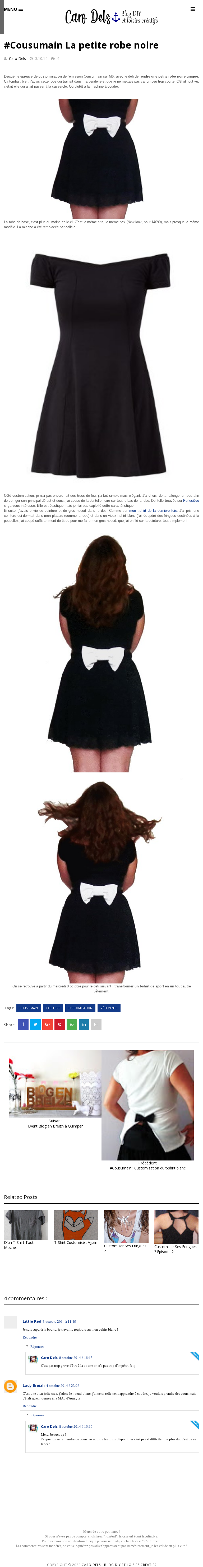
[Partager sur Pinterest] (96, 1024)
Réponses (37, 1346)
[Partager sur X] (35, 1024)
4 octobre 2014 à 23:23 (63, 1386)
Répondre (30, 1337)
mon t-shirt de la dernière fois (153, 511)
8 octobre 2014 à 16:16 (76, 1427)
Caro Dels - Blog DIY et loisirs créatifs (119, 1565)
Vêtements (109, 1008)
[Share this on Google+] (47, 1024)
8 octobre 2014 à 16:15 (76, 1358)
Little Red (32, 1321)
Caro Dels (17, 58)
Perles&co (191, 501)
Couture (53, 1008)
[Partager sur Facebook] (23, 1024)
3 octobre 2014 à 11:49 (59, 1322)
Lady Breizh (34, 1385)
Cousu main (29, 1008)
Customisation (80, 1008)
